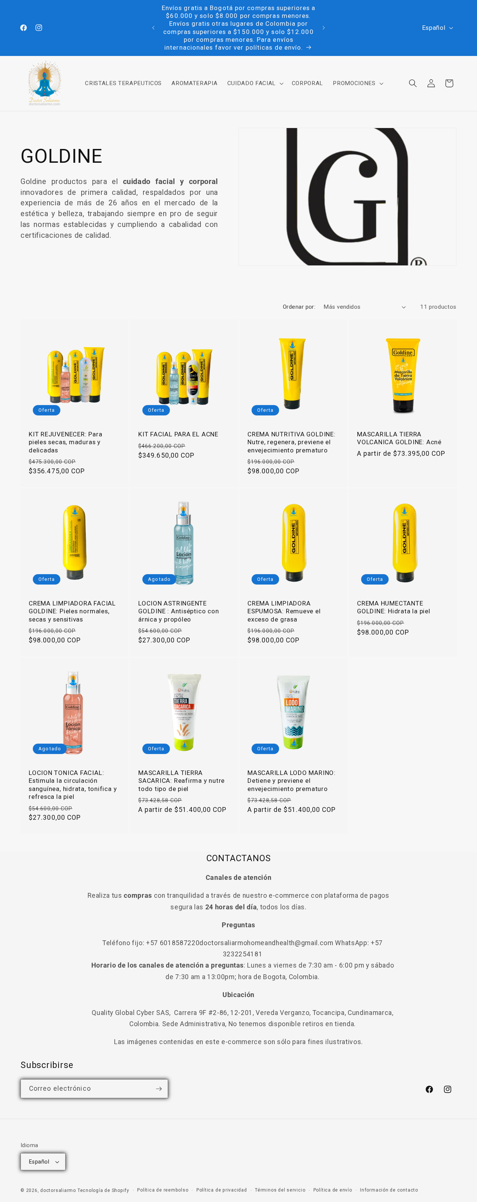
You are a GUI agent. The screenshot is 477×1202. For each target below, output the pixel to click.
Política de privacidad (221, 1190)
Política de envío (332, 1190)
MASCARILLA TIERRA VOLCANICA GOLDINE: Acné (399, 438)
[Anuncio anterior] (153, 28)
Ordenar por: (299, 306)
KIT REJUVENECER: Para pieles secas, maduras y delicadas (65, 442)
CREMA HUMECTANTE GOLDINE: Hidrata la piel (393, 607)
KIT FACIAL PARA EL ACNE (178, 434)
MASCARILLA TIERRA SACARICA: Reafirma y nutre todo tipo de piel (181, 780)
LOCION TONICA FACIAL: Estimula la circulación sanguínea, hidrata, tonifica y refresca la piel (73, 784)
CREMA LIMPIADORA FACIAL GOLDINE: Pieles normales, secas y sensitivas (72, 611)
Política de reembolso (162, 1190)
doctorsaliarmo (58, 1190)
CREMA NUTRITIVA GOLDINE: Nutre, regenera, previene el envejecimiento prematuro (291, 442)
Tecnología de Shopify (103, 1190)
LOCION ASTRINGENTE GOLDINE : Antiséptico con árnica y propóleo (178, 611)
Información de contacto (389, 1190)
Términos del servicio (280, 1190)
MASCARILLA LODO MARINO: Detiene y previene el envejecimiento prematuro (291, 780)
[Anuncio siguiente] (324, 28)
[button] (254, 83)
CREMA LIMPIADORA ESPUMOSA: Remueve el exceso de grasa (284, 611)
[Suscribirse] (159, 1089)
